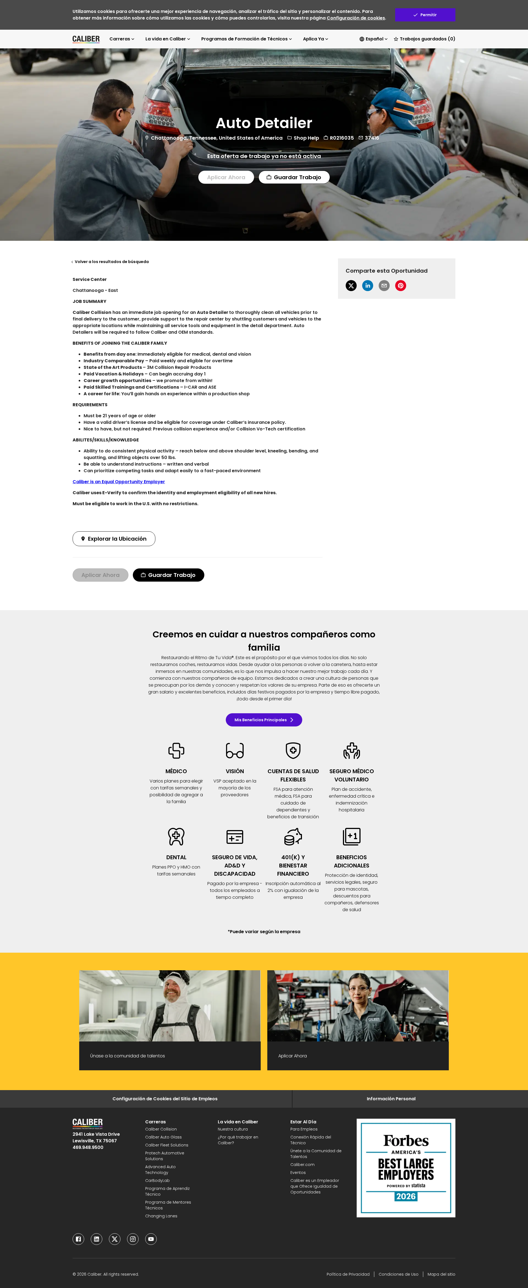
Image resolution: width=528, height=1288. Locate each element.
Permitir (428, 15)
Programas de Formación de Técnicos (244, 39)
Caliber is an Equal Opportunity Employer (119, 482)
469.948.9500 (88, 1147)
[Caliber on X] (114, 1239)
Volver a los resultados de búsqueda (112, 261)
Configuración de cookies (356, 18)
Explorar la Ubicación (117, 539)
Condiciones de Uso (399, 1274)
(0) (427, 39)
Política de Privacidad (348, 1274)
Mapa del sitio (441, 1274)
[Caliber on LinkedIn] (96, 1239)
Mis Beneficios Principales (261, 720)
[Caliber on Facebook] (78, 1239)
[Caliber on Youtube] (151, 1239)
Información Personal (391, 1099)
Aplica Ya (313, 39)
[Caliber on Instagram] (133, 1239)
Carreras (119, 39)
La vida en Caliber (165, 39)
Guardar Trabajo (297, 177)
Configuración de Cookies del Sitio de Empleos (165, 1099)
